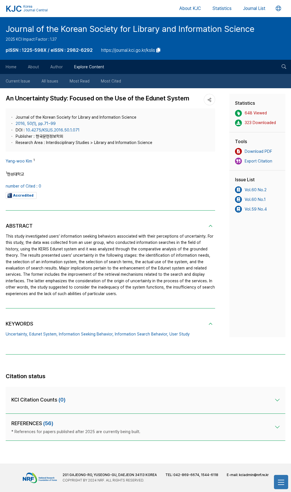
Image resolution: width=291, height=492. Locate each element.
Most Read (80, 81)
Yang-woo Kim (19, 161)
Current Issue (18, 81)
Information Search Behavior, (141, 334)
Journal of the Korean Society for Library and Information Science (130, 29)
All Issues (49, 81)
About (33, 67)
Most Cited (111, 81)
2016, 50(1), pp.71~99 (36, 123)
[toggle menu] (281, 482)
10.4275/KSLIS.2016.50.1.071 (53, 130)
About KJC (190, 8)
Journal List (254, 8)
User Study (179, 334)
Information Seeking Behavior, (86, 334)
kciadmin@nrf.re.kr (254, 475)
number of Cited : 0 (23, 186)
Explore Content (89, 67)
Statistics (222, 8)
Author (56, 67)
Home (11, 67)
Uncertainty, (17, 334)
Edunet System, (43, 334)
